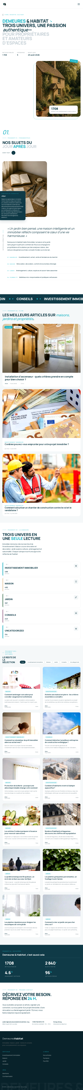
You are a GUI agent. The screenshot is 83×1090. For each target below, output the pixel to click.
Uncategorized (74, 662)
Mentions (5, 1073)
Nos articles (47, 1055)
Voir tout (8, 152)
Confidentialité (7, 1076)
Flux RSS (45, 1061)
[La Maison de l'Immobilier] (16, 4)
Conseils (64, 662)
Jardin (56, 662)
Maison (48, 662)
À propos (46, 1058)
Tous (22, 662)
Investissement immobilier (35, 662)
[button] (79, 4)
